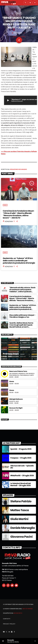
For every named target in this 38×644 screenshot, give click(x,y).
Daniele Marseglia (22, 528)
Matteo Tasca (19, 510)
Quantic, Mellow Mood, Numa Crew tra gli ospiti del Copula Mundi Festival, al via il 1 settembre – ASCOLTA (21, 326)
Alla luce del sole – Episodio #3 (22, 467)
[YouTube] (4, 631)
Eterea (11, 381)
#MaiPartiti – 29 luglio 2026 (22, 475)
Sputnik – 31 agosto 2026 (20, 449)
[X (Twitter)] (6, 631)
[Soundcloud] (9, 631)
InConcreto (17, 613)
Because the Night (15, 408)
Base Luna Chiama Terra (18, 371)
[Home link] (8, 2)
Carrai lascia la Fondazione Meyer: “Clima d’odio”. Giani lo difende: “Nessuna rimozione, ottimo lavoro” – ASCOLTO (18, 214)
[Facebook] (14, 631)
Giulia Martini (19, 519)
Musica (6, 348)
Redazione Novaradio (18, 169)
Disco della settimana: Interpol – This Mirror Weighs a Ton (22, 316)
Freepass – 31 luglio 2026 (20, 458)
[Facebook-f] (8, 585)
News (19, 14)
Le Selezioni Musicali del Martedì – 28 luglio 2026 (20, 484)
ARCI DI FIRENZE (27, 609)
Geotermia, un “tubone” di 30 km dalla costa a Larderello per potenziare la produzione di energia (19, 260)
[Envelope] (16, 585)
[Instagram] (4, 585)
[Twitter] (12, 585)
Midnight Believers (16, 399)
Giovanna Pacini (21, 537)
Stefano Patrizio (20, 501)
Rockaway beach (11, 353)
